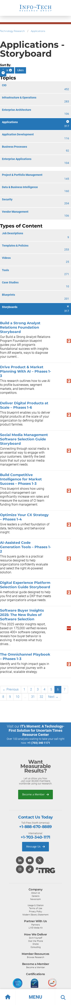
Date (5, 70)
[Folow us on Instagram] (20, 869)
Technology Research (12, 31)
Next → (53, 697)
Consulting (36, 947)
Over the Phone (35, 941)
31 (33, 697)
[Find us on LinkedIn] (20, 860)
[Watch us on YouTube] (29, 860)
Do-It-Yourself (35, 937)
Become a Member (33, 794)
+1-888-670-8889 (35, 826)
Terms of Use (35, 908)
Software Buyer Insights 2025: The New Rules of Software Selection (22, 614)
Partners (35, 924)
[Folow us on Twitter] (39, 860)
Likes (20, 70)
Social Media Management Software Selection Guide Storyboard (24, 439)
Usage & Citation (36, 905)
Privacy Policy (35, 911)
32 (41, 697)
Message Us (33, 846)
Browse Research (35, 957)
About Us (35, 892)
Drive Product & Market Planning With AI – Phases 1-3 (25, 371)
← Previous (11, 689)
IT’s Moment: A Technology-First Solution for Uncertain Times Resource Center (36, 730)
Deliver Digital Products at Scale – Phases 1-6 (24, 405)
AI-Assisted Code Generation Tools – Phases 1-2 (25, 546)
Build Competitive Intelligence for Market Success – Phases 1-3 (21, 479)
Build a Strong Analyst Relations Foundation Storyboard (20, 327)
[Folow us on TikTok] (30, 869)
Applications (38, 31)
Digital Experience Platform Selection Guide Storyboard (25, 584)
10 (17, 697)
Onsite (36, 944)
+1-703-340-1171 (35, 837)
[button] (35, 997)
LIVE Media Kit (36, 927)
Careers (35, 896)
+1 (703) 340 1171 (38, 742)
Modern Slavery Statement (35, 914)
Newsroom (35, 899)
